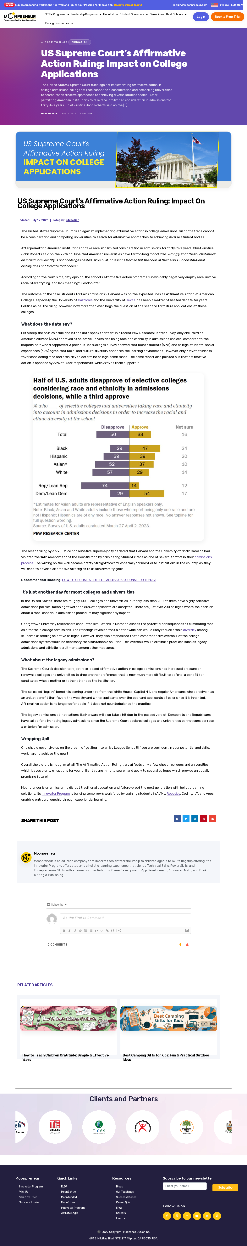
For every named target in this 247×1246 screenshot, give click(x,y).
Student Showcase (132, 14)
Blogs (119, 1186)
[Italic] (69, 930)
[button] (177, 818)
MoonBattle (110, 14)
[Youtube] (197, 1216)
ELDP (64, 1186)
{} (112, 930)
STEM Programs (55, 14)
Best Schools (174, 14)
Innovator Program (31, 1186)
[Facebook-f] (167, 1216)
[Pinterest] (217, 1216)
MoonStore (68, 1202)
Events (120, 1218)
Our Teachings (125, 1191)
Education (80, 42)
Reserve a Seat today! (128, 4)
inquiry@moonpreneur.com (190, 4)
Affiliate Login (69, 1213)
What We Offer (28, 1197)
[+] (119, 930)
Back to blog (54, 42)
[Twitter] (207, 1216)
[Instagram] (187, 1216)
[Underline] (75, 930)
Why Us (23, 1191)
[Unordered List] (91, 930)
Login (201, 17)
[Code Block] (102, 930)
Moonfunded (69, 1197)
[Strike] (80, 930)
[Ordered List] (85, 930)
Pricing (49, 23)
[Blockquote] (96, 930)
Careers (121, 1213)
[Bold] (64, 930)
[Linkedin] (177, 1216)
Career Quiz (123, 1202)
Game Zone (157, 14)
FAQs (119, 1207)
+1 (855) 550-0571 (231, 4)
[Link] (107, 930)
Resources (62, 23)
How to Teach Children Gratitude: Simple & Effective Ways (65, 1057)
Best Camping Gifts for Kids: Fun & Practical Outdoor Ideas (166, 1057)
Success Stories (29, 1202)
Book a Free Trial (227, 17)
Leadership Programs (84, 14)
